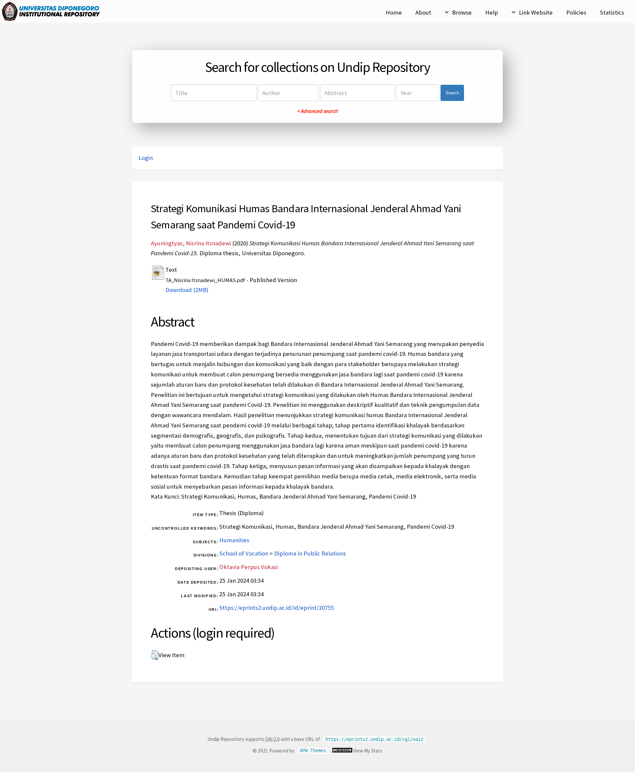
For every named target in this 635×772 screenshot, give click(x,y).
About (423, 12)
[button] (154, 655)
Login (146, 158)
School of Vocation (243, 553)
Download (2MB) (186, 290)
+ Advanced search (317, 111)
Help (491, 12)
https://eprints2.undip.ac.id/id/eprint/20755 (276, 607)
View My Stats (367, 751)
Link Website (536, 12)
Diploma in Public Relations (310, 553)
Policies (576, 12)
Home (394, 12)
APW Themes (313, 750)
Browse (462, 12)
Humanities (234, 540)
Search (452, 92)
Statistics (612, 12)
